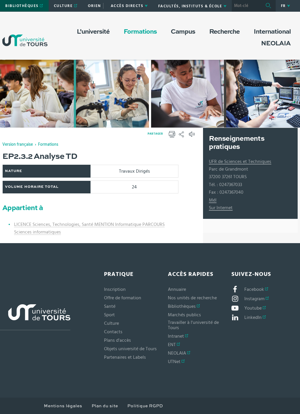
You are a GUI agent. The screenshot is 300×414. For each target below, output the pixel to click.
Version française (17, 144)
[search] (246, 6)
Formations (48, 144)
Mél (213, 200)
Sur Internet (221, 207)
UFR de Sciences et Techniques (240, 161)
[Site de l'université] (35, 317)
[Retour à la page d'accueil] (24, 34)
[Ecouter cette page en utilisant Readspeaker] (192, 136)
